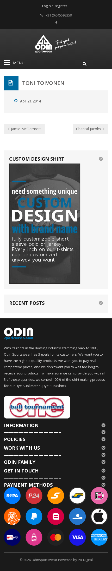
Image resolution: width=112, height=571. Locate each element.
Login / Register (54, 5)
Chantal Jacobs (88, 128)
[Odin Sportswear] (56, 43)
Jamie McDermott (26, 128)
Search (84, 63)
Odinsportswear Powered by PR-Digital (62, 559)
